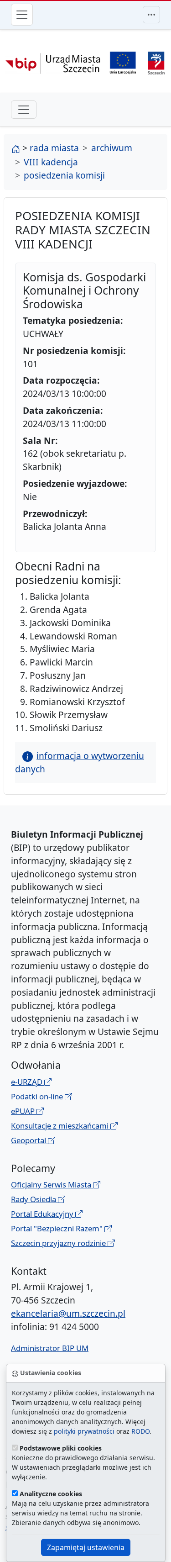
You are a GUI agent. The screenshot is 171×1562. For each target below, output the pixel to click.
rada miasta (54, 148)
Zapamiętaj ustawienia (85, 1547)
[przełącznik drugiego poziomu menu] (23, 109)
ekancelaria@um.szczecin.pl (68, 1313)
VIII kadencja (51, 162)
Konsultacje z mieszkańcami (60, 1125)
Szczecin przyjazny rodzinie (59, 1243)
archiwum (111, 148)
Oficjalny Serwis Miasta (52, 1184)
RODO (140, 1431)
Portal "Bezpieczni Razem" (57, 1228)
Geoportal (29, 1140)
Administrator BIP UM (49, 1348)
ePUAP (23, 1111)
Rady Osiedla (34, 1199)
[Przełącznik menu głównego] (22, 15)
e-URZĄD (27, 1082)
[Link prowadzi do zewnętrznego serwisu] (156, 62)
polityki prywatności (84, 1431)
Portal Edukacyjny (43, 1213)
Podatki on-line (38, 1096)
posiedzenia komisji (64, 175)
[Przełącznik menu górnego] (151, 14)
